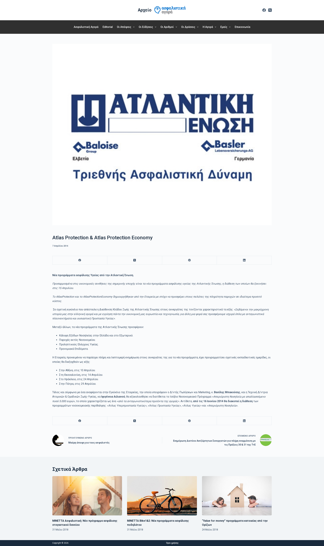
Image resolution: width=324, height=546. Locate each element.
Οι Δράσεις (188, 27)
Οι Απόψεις (124, 27)
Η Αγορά (208, 27)
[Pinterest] (189, 260)
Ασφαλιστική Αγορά (86, 27)
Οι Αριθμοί (167, 27)
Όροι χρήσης (172, 543)
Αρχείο (144, 10)
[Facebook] (264, 10)
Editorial (108, 27)
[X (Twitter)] (270, 10)
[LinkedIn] (244, 260)
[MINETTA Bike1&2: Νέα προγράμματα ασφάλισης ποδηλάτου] (162, 495)
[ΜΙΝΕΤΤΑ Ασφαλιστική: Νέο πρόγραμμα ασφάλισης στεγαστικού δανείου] (87, 495)
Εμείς (223, 27)
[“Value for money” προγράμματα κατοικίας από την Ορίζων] (237, 495)
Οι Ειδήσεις (146, 27)
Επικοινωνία (242, 27)
